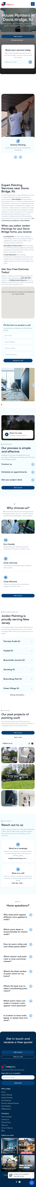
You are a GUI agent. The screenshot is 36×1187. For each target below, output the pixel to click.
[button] (33, 4)
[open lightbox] (6, 434)
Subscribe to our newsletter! (11, 1073)
